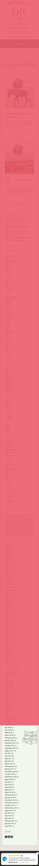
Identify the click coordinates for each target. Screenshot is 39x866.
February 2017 (10, 766)
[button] (38, 853)
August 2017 (9, 751)
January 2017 (9, 769)
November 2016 (10, 771)
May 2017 (8, 759)
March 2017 (9, 764)
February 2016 (10, 795)
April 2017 (8, 761)
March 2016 (9, 792)
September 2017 (10, 748)
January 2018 (9, 740)
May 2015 (8, 816)
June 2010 (8, 826)
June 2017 (8, 756)
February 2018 (10, 738)
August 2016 (9, 779)
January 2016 (9, 797)
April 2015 (8, 818)
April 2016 (8, 790)
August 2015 (9, 810)
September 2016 (10, 777)
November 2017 (10, 743)
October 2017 (9, 746)
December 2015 (10, 800)
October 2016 (9, 774)
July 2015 (8, 813)
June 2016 (8, 784)
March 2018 (9, 735)
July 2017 (8, 753)
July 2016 (8, 782)
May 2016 (8, 787)
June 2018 (8, 730)
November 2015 (10, 803)
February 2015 (10, 821)
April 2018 (8, 733)
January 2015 (9, 823)
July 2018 (8, 727)
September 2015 (10, 808)
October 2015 (9, 805)
